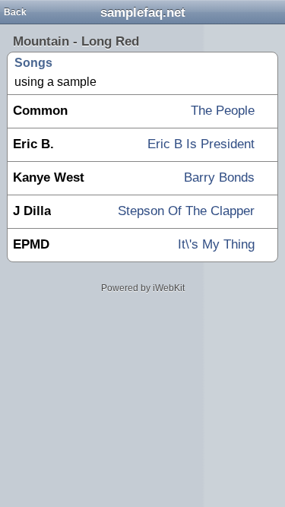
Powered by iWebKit (143, 288)
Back (15, 12)
